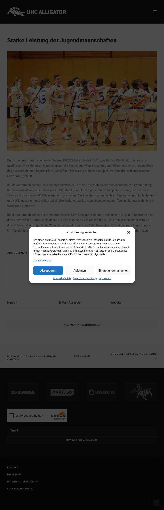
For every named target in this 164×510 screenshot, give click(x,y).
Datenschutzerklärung (85, 278)
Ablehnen (79, 270)
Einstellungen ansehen (113, 270)
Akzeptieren (48, 270)
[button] (129, 232)
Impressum (105, 278)
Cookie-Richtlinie (62, 278)
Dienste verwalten (42, 260)
